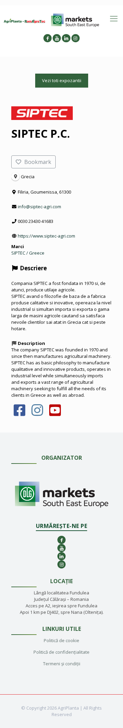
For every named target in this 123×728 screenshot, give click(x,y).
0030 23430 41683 (35, 221)
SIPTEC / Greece (27, 253)
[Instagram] (37, 413)
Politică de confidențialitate (61, 652)
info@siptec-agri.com (39, 206)
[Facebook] (19, 413)
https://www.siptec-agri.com (46, 236)
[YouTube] (55, 413)
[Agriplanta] (24, 20)
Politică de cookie (61, 640)
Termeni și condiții (61, 664)
